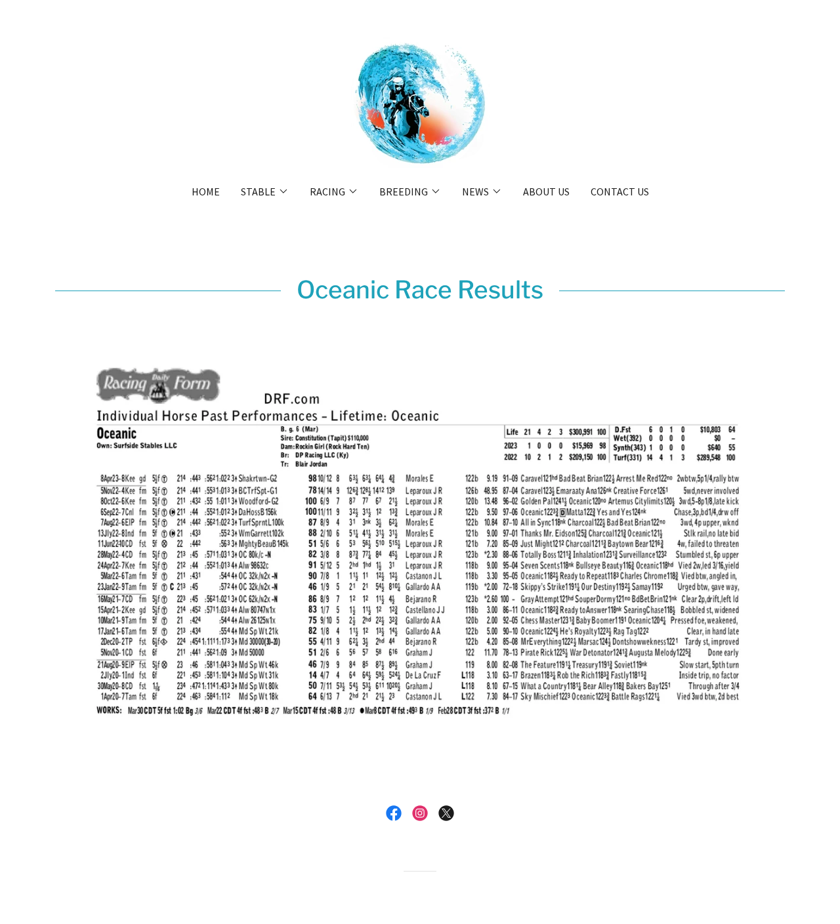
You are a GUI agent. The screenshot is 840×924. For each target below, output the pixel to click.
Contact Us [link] (620, 191)
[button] (265, 191)
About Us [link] (546, 191)
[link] (420, 100)
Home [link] (206, 191)
